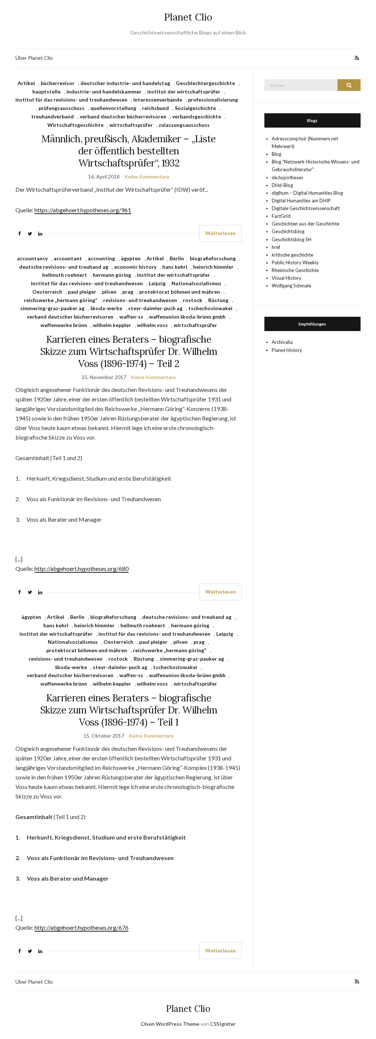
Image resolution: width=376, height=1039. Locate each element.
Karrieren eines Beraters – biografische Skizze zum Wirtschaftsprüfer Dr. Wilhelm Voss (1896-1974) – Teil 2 (128, 351)
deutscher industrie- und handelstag (125, 83)
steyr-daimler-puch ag (155, 308)
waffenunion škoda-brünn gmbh (187, 316)
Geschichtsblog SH (291, 239)
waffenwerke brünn (63, 325)
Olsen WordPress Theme (170, 1024)
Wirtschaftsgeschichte (75, 125)
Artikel (26, 83)
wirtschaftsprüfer (131, 125)
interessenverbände (157, 99)
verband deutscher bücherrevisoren (123, 116)
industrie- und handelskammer (103, 91)
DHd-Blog (282, 185)
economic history (135, 267)
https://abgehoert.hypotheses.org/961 (83, 209)
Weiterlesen (220, 233)
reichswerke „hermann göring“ (60, 300)
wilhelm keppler (112, 325)
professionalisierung (213, 99)
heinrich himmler (213, 267)
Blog (276, 154)
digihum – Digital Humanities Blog (307, 193)
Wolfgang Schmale (291, 286)
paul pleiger (82, 292)
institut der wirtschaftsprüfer (183, 91)
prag (127, 292)
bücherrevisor (58, 83)
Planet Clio (188, 17)
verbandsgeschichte (196, 116)
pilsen (109, 292)
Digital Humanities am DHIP (301, 200)
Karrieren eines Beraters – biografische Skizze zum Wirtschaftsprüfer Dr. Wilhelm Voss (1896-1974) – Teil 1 (128, 710)
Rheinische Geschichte (295, 270)
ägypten (131, 258)
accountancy (32, 258)
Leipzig (157, 283)
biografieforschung (213, 258)
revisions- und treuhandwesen (140, 300)
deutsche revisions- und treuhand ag (63, 267)
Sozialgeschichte (195, 108)
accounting (101, 258)
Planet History (287, 350)
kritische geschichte (292, 255)
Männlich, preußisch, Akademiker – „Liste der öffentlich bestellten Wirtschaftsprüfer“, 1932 (128, 151)
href (276, 247)
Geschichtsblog (288, 231)
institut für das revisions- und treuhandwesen (71, 99)
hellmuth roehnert (64, 275)
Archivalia (282, 342)
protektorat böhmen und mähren (179, 292)
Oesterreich (47, 292)
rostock (192, 300)
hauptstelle (46, 91)
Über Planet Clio (34, 58)
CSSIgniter (222, 1024)
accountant (68, 258)
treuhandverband (52, 116)
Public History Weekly (295, 262)
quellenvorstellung (113, 108)
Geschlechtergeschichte (205, 83)
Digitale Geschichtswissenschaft (306, 208)
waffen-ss (131, 316)
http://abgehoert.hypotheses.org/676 (82, 927)
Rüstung (218, 300)
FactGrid (281, 216)
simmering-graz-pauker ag (52, 308)
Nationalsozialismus (196, 283)
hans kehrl (174, 267)
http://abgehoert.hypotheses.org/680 (82, 568)
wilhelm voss (152, 325)
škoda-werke (106, 308)
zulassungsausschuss (184, 125)
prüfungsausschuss (61, 108)
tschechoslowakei (210, 308)
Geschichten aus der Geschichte (305, 224)
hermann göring (112, 275)
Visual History (286, 278)
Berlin (177, 258)
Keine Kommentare (146, 176)
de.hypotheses (287, 177)
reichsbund (155, 108)
